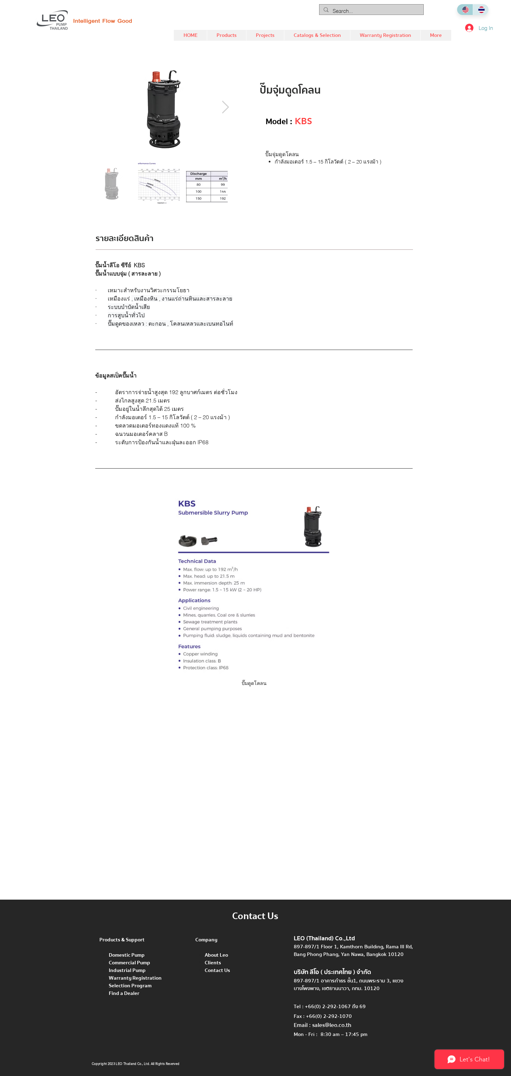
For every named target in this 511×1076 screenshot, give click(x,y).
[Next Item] (225, 107)
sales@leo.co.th (331, 1025)
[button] (226, 35)
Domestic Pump (127, 955)
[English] (465, 9)
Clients (213, 962)
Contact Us (217, 970)
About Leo (216, 955)
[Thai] (481, 9)
